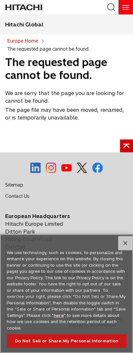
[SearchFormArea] (111, 7)
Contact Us (19, 197)
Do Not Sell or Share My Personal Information (66, 340)
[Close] (125, 243)
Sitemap (14, 185)
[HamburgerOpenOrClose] (125, 7)
